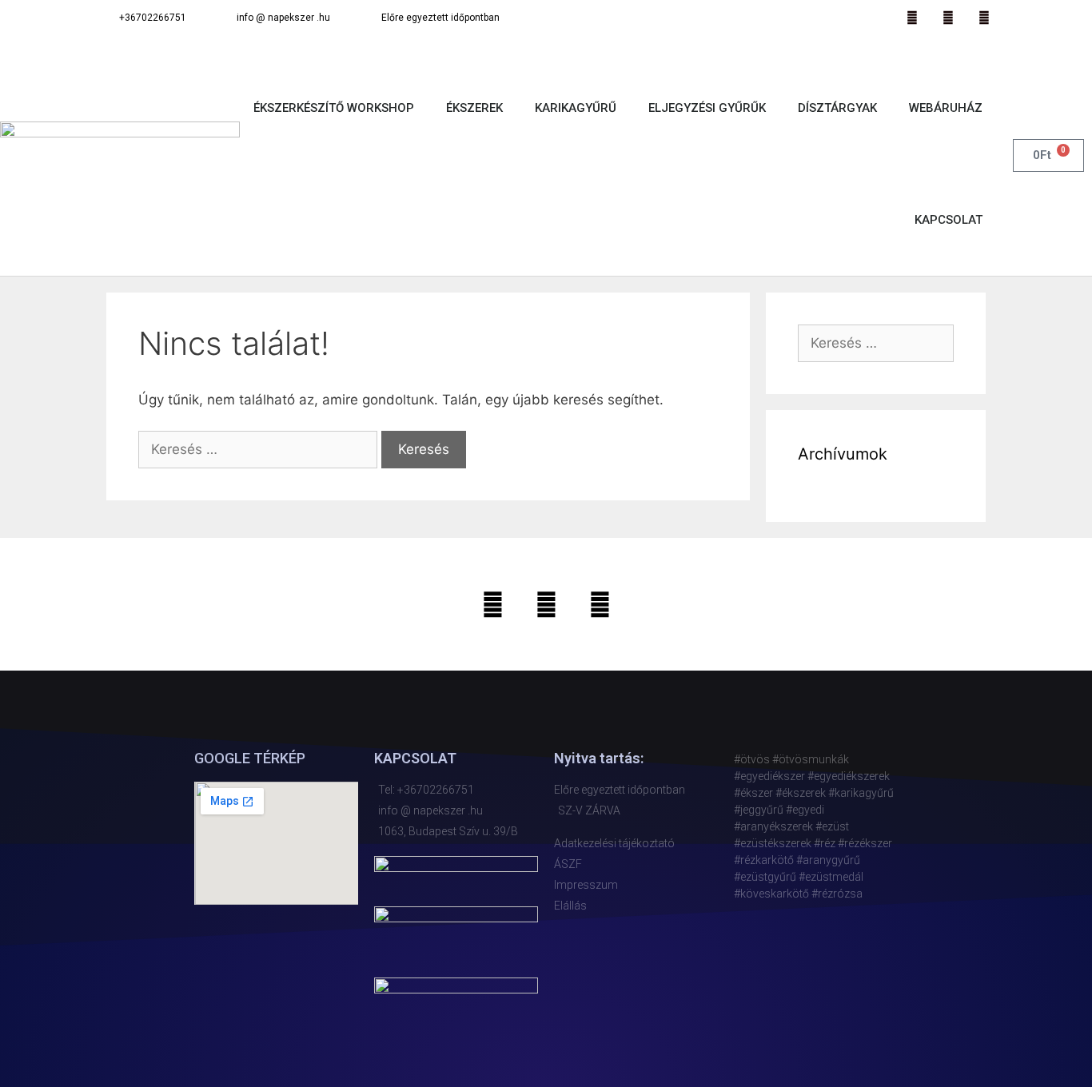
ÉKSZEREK (474, 108)
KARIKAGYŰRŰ (575, 108)
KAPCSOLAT (948, 220)
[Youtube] (984, 18)
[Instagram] (913, 18)
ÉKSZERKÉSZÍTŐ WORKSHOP (333, 108)
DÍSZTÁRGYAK (837, 108)
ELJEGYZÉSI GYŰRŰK (707, 108)
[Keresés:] (259, 449)
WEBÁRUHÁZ (945, 108)
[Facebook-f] (948, 18)
